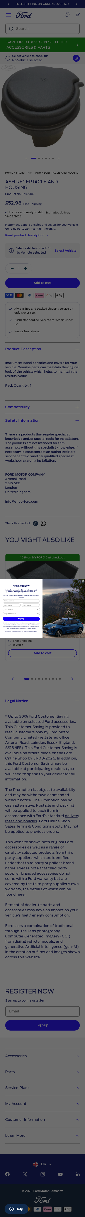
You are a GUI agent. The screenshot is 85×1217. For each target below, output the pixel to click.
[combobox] (20, 609)
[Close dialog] (83, 581)
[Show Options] (38, 609)
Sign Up (21, 619)
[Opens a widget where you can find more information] (16, 1209)
